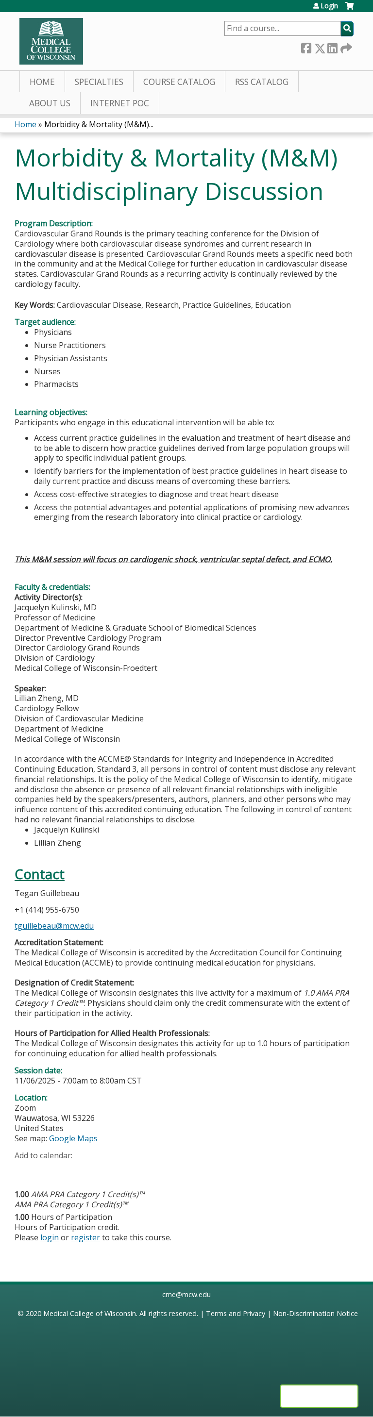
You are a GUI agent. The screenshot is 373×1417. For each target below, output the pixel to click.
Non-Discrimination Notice (315, 1313)
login (49, 1237)
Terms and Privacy (235, 1313)
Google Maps (73, 1138)
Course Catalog (179, 81)
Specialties (99, 81)
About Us (49, 103)
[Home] (51, 41)
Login (329, 5)
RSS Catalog (261, 81)
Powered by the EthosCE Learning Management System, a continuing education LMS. (319, 1396)
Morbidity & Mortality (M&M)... (98, 124)
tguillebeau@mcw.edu (54, 925)
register (85, 1237)
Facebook (306, 46)
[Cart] (349, 9)
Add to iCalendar (68, 1170)
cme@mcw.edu (186, 1294)
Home (42, 81)
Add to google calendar (24, 1170)
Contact (40, 874)
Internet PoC (119, 103)
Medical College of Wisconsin (89, 1313)
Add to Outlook (92, 1170)
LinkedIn (332, 46)
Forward (345, 46)
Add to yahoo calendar (46, 1170)
